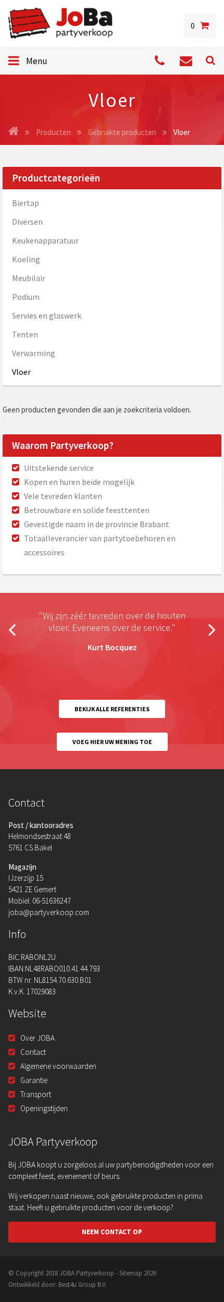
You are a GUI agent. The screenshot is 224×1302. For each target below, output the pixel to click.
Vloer (21, 372)
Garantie (33, 1080)
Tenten (25, 334)
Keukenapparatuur (45, 240)
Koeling (26, 259)
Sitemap (130, 1273)
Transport (35, 1094)
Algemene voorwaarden (58, 1066)
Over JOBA (37, 1038)
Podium (26, 296)
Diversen (27, 221)
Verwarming (33, 353)
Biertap (25, 203)
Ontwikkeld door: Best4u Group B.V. (57, 1284)
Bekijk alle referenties (112, 709)
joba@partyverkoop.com (48, 912)
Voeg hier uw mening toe (112, 742)
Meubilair (28, 278)
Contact (33, 1052)
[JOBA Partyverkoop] (60, 23)
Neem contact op (112, 1231)
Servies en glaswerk (46, 315)
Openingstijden (44, 1108)
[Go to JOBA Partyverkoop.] (13, 132)
